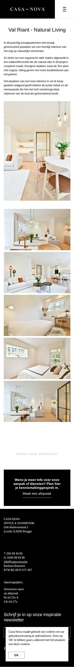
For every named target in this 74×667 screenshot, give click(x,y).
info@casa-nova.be (16, 561)
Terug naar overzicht (37, 454)
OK (16, 655)
